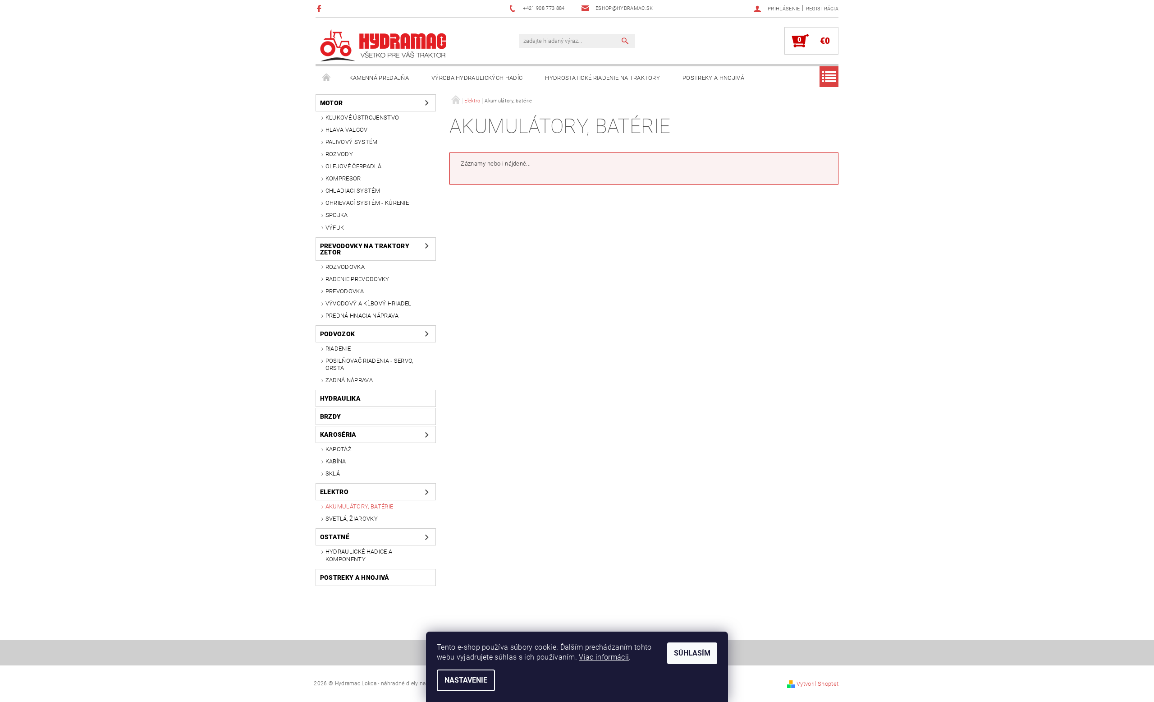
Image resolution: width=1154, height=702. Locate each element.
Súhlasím (692, 653)
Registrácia (822, 9)
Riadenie (338, 348)
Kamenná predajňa (379, 77)
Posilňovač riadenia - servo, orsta (369, 364)
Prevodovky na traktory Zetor (364, 249)
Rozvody (339, 154)
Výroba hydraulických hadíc (476, 77)
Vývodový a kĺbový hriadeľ (368, 303)
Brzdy (330, 416)
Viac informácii (604, 657)
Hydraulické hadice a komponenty (358, 555)
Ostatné (334, 536)
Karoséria (338, 434)
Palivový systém (351, 142)
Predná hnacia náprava (362, 315)
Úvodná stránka (327, 78)
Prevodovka (344, 291)
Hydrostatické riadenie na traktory (602, 77)
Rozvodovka (345, 266)
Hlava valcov (346, 129)
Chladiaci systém (352, 190)
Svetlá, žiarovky (351, 518)
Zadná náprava (349, 380)
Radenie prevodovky (357, 279)
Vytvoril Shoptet (817, 683)
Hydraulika (340, 398)
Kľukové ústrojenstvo (362, 117)
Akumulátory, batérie (359, 506)
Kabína (335, 461)
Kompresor (343, 178)
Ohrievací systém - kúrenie (367, 202)
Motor (331, 102)
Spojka (336, 215)
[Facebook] (320, 8)
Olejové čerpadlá (353, 166)
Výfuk (334, 227)
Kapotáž (338, 449)
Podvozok (337, 333)
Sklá (332, 473)
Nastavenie (465, 680)
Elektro (334, 491)
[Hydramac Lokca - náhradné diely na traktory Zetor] (383, 45)
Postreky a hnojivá (713, 77)
